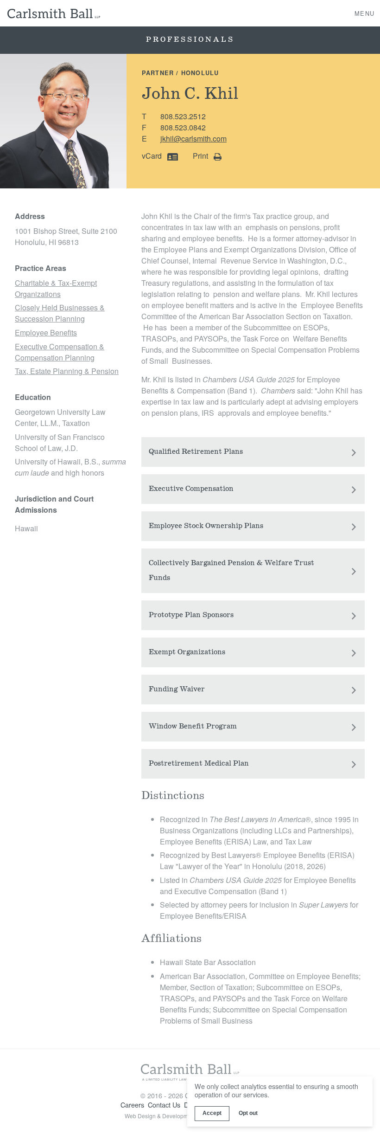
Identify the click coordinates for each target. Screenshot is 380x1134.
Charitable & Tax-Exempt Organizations (56, 288)
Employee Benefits (46, 332)
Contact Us (164, 1104)
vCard (153, 155)
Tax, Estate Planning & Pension (67, 371)
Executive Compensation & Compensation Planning (59, 352)
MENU (364, 12)
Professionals (190, 40)
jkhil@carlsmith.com (193, 138)
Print (201, 155)
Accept (212, 1113)
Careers (132, 1104)
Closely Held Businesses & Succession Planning (60, 313)
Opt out (248, 1113)
